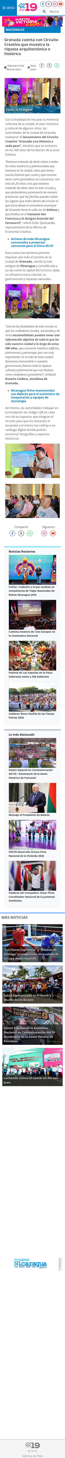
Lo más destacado (21, 735)
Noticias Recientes (22, 552)
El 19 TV (32, 1451)
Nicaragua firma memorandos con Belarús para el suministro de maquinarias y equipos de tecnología (35, 395)
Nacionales (15, 30)
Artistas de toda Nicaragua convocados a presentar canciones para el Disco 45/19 (32, 242)
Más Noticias (14, 917)
